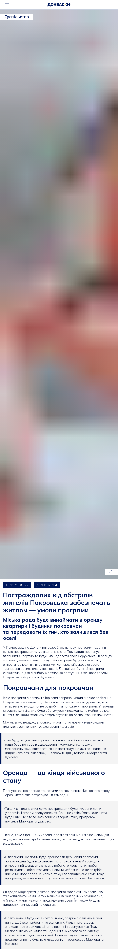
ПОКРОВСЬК (17, 585)
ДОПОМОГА (47, 585)
